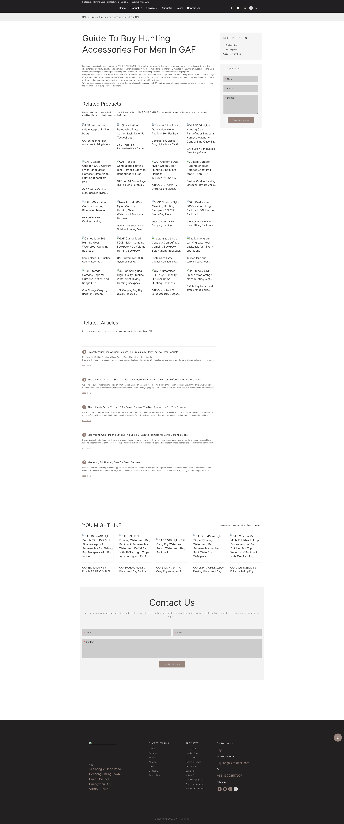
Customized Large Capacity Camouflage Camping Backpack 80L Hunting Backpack (165, 260)
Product (256, 525)
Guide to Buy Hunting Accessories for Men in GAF (114, 17)
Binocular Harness (194, 784)
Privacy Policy (155, 775)
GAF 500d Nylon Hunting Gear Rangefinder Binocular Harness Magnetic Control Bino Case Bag (201, 150)
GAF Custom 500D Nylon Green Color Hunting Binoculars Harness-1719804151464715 (166, 187)
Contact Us (154, 771)
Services (153, 757)
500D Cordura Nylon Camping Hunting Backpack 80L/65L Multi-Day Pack (166, 223)
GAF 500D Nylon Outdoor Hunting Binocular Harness (92, 219)
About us (153, 762)
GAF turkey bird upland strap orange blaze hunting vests (200, 288)
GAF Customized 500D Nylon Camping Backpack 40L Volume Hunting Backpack (130, 260)
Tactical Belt (191, 766)
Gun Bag (190, 771)
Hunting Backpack (194, 779)
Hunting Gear (224, 525)
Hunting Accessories (195, 788)
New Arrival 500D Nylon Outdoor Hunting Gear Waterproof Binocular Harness (130, 227)
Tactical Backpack (194, 762)
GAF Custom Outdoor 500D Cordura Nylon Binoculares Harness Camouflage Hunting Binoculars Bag (94, 191)
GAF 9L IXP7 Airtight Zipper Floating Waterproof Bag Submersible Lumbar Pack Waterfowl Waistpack (209, 569)
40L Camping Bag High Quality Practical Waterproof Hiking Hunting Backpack (130, 292)
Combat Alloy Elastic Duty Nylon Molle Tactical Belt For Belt (166, 142)
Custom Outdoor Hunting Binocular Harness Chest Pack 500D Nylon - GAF (201, 183)
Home (152, 748)
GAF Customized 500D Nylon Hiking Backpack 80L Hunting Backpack (200, 223)
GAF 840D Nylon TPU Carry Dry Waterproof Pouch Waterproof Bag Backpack (169, 569)
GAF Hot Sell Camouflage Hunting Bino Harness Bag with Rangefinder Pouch (131, 183)
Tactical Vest (191, 757)
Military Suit (191, 775)
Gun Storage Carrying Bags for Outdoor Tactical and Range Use (95, 292)
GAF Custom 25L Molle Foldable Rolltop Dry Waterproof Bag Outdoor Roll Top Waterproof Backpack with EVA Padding (244, 569)
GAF (84, 17)
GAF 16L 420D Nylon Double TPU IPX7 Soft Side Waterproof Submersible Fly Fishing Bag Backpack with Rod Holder (97, 569)
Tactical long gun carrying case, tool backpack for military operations (199, 260)
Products (153, 753)
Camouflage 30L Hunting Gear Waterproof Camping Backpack (96, 260)
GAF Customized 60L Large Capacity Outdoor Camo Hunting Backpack (166, 292)
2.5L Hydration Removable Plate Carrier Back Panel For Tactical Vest (130, 146)
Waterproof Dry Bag (242, 525)
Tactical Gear (192, 748)
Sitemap (184, 818)
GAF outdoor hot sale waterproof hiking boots (96, 142)
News (151, 766)
